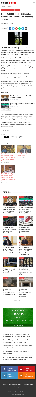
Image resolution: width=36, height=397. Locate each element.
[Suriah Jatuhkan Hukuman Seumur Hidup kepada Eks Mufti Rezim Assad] (26, 262)
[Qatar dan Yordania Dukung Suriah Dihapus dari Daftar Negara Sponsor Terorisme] (10, 221)
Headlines (4, 10)
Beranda (5, 384)
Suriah (21, 196)
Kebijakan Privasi (28, 384)
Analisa (6, 196)
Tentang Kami (13, 384)
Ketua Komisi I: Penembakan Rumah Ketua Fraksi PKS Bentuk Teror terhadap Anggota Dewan (8, 157)
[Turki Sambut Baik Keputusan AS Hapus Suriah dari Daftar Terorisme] (26, 221)
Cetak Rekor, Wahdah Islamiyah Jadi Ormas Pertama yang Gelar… (22, 96)
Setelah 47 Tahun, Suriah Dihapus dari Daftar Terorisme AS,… (22, 104)
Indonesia (11, 10)
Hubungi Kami (18, 387)
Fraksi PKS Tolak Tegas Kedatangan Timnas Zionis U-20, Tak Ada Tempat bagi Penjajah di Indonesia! (8, 177)
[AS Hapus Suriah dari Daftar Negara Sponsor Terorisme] (10, 262)
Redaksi (20, 384)
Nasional (17, 10)
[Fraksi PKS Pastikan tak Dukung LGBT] (24, 149)
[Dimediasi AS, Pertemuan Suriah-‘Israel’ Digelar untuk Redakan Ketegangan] (26, 282)
